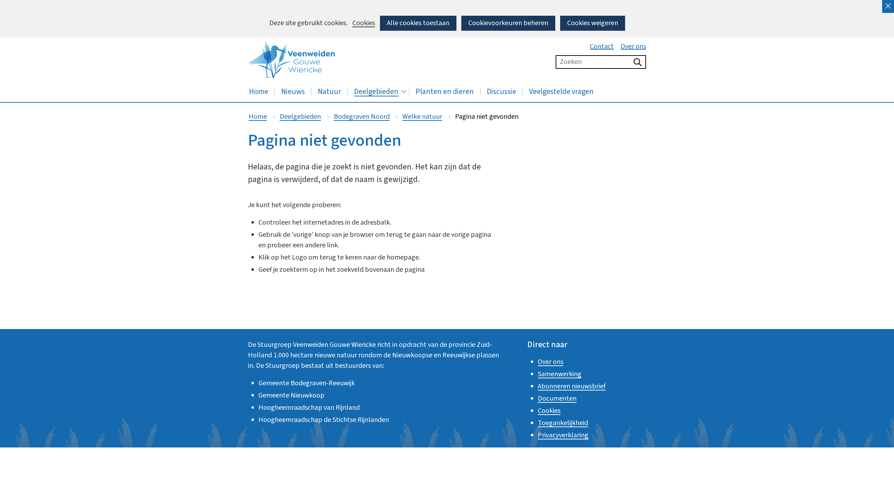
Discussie (501, 91)
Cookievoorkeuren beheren (508, 23)
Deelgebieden (376, 91)
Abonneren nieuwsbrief (572, 386)
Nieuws (293, 91)
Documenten (557, 398)
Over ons (633, 46)
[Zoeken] (637, 62)
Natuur (329, 91)
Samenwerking (559, 374)
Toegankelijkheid (563, 423)
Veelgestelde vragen (561, 91)
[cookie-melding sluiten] (888, 6)
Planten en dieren (445, 91)
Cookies (363, 23)
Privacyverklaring (563, 435)
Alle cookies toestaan (418, 23)
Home (258, 91)
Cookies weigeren (592, 23)
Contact (602, 46)
